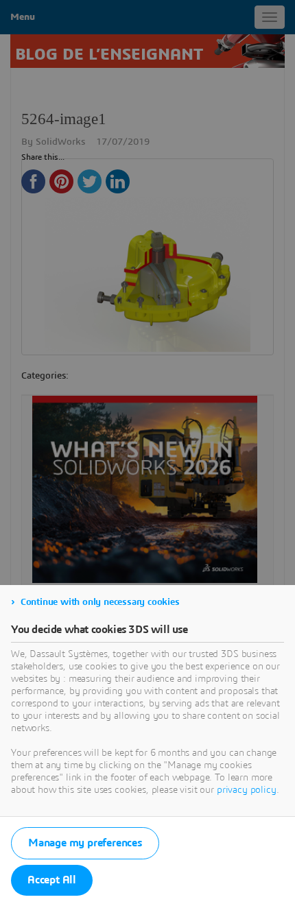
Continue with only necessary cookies (100, 602)
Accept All (51, 879)
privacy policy (246, 790)
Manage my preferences (85, 842)
